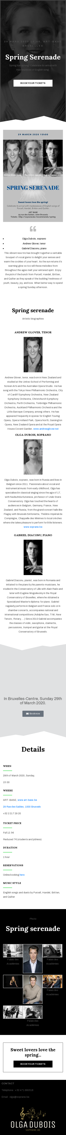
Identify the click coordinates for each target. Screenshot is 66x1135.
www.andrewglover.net (46, 429)
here (22, 875)
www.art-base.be (27, 800)
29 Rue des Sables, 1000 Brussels (22, 806)
